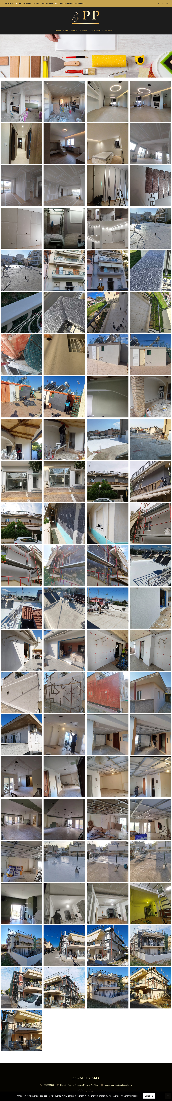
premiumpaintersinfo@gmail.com (71, 3)
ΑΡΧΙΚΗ (58, 31)
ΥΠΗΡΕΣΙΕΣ (83, 31)
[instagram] (166, 3)
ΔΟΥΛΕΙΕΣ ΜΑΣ (96, 31)
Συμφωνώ (149, 1096)
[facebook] (163, 3)
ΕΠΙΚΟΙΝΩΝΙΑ (109, 31)
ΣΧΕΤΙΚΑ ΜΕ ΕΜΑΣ (70, 31)
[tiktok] (159, 3)
